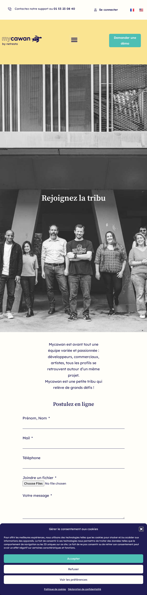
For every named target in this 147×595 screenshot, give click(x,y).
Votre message (36, 495)
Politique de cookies (55, 589)
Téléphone (31, 458)
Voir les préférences (73, 579)
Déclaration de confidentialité (84, 589)
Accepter (73, 558)
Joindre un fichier (38, 477)
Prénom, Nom (35, 418)
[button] (141, 529)
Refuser (73, 569)
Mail (27, 438)
